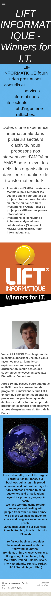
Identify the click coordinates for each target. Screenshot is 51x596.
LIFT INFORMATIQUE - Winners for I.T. (25, 36)
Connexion (45, 583)
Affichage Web (43, 585)
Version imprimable (12, 583)
